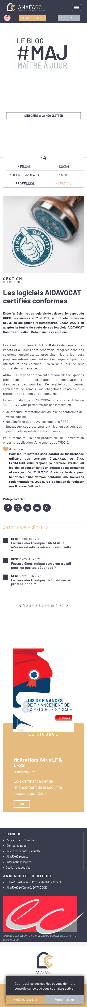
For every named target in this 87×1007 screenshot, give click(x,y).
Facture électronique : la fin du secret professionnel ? (41, 582)
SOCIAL (64, 166)
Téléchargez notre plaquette (23, 851)
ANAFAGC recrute (17, 856)
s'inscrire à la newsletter (43, 115)
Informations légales (18, 862)
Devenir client (32, 17)
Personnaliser (64, 999)
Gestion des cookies (18, 867)
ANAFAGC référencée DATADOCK (26, 887)
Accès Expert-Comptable (21, 840)
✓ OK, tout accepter (25, 999)
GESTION (64, 183)
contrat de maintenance (66, 467)
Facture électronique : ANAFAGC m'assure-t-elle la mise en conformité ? (41, 547)
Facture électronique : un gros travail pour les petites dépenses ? (41, 565)
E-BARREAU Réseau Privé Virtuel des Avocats (34, 882)
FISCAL (25, 166)
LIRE (22, 804)
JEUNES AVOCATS (25, 175)
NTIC (64, 175)
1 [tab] (24, 606)
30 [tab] (62, 606)
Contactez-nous (16, 845)
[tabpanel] (43, 561)
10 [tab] (52, 606)
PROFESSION (25, 183)
